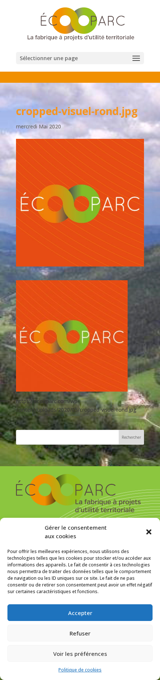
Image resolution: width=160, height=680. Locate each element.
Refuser (80, 633)
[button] (149, 532)
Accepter (80, 613)
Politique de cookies (80, 670)
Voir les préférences (80, 653)
